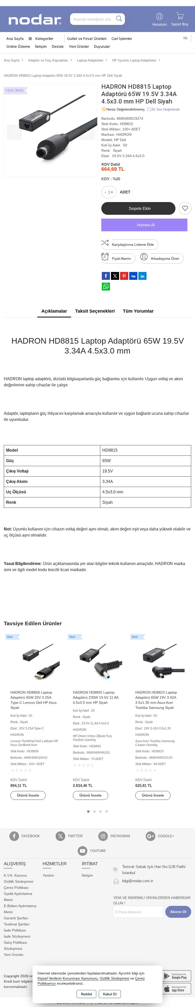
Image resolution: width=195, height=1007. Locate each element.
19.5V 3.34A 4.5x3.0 (128, 156)
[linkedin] (142, 276)
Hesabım (159, 24)
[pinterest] (124, 276)
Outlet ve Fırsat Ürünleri (86, 38)
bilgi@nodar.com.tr (137, 881)
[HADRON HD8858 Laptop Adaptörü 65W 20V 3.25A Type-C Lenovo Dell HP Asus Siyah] (35, 662)
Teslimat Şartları (17, 924)
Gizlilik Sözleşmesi (18, 881)
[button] (88, 811)
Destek (58, 46)
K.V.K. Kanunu (15, 875)
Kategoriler (43, 38)
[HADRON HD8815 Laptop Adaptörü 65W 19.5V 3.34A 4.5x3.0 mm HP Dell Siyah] (50, 130)
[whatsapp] (106, 287)
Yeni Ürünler (14, 955)
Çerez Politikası (16, 888)
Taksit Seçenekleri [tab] (95, 311)
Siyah (117, 150)
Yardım (48, 875)
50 (125, 145)
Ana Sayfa (15, 38)
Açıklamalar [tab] (54, 311)
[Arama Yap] (119, 19)
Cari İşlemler (121, 38)
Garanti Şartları (16, 918)
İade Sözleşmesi (17, 936)
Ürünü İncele (28, 795)
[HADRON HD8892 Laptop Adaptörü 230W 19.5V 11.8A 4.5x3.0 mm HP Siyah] (97, 662)
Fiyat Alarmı (121, 258)
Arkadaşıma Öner (165, 258)
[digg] (133, 276)
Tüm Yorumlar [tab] (138, 311)
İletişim (41, 46)
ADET (125, 192)
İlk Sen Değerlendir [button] (166, 109)
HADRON (124, 134)
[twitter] (115, 276)
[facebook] (106, 276)
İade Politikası (15, 930)
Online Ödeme (18, 46)
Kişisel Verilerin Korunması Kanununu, (68, 978)
